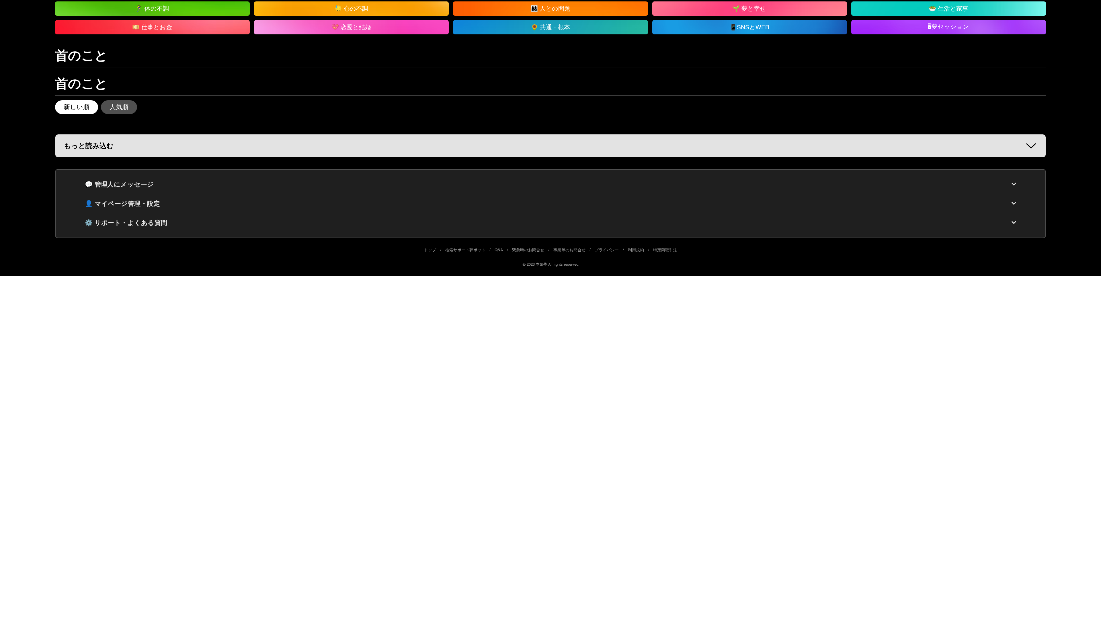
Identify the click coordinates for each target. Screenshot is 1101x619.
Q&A (499, 250)
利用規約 (636, 250)
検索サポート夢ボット (465, 250)
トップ (430, 250)
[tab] (76, 107)
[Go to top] (1085, 606)
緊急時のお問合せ (528, 250)
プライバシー (607, 250)
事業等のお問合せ (569, 250)
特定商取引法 (665, 250)
